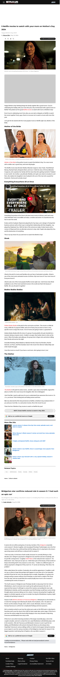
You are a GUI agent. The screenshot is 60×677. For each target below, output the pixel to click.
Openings (20, 658)
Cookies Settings (10, 666)
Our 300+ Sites (50, 658)
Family (19, 471)
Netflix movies (27, 109)
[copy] (13, 39)
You (6, 471)
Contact (32, 658)
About (7, 658)
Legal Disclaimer (22, 664)
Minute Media (9, 670)
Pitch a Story (21, 661)
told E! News (29, 558)
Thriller (30, 471)
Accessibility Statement (37, 664)
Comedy (25, 471)
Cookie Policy (9, 664)
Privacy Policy (34, 661)
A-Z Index (48, 664)
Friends (35, 471)
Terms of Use (50, 661)
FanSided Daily (10, 661)
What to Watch (13, 478)
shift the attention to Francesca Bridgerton (24, 599)
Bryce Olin (6, 35)
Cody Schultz (7, 502)
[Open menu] (4, 2)
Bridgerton (12, 646)
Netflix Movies (13, 471)
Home (6, 478)
